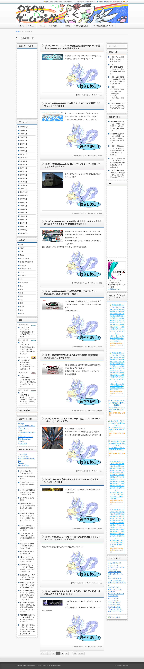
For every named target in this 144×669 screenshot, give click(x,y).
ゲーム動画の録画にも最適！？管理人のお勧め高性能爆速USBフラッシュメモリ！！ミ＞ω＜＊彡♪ (27, 607)
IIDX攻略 (67, 26)
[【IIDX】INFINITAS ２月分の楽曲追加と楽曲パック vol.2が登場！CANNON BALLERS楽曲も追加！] (53, 60)
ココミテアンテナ (114, 605)
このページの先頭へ (122, 665)
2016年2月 (23, 223)
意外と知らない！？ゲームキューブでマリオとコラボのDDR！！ (27, 577)
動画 (100, 155)
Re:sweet (21, 441)
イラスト (23, 265)
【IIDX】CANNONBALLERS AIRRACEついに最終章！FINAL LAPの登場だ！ (117, 69)
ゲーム (100, 95)
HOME (18, 31)
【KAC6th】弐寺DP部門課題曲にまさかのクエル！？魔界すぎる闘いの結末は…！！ (27, 364)
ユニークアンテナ (114, 600)
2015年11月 (24, 233)
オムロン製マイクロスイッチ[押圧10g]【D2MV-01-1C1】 (117, 409)
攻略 (21, 296)
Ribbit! (20, 430)
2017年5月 (23, 171)
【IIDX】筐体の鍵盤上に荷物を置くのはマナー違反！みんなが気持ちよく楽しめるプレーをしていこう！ (27, 629)
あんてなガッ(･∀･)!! (114, 578)
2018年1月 (23, 151)
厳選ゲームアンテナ (114, 589)
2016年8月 (23, 202)
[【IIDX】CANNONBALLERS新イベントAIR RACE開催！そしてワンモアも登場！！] (53, 122)
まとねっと (111, 591)
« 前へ (43, 653)
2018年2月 (23, 147)
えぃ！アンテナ (113, 598)
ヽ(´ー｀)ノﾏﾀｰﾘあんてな (116, 580)
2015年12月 (24, 230)
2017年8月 (23, 161)
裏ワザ (22, 306)
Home (22, 26)
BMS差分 (54, 26)
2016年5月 (23, 213)
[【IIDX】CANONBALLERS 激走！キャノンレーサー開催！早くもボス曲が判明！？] (53, 188)
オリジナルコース (26, 269)
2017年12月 (24, 154)
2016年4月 (23, 216)
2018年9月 (23, 130)
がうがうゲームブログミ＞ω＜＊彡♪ (37, 665)
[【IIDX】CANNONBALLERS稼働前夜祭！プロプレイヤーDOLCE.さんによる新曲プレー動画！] (53, 311)
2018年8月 (23, 134)
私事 (21, 303)
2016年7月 (23, 206)
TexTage (21, 423)
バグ (21, 279)
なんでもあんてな (114, 607)
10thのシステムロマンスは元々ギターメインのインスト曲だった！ (27, 585)
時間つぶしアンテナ (114, 611)
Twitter (42, 26)
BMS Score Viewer (24, 439)
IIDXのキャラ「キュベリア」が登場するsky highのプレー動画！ (27, 559)
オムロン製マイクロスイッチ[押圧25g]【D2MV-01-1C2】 (117, 429)
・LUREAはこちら (114, 289)
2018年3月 (23, 144)
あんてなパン (112, 569)
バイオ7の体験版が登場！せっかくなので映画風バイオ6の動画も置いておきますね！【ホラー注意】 (27, 595)
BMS (21, 245)
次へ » (81, 653)
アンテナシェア (113, 565)
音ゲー (22, 313)
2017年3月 (23, 178)
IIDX (95, 95)
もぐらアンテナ (113, 596)
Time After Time (23, 465)
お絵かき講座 (24, 258)
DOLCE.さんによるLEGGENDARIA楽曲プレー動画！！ (27, 528)
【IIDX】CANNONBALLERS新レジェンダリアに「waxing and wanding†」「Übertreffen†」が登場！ (117, 93)
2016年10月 (24, 195)
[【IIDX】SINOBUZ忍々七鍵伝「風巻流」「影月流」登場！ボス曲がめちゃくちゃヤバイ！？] (53, 606)
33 (75, 653)
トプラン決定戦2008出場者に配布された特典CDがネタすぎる (27, 492)
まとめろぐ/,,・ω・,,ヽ (25, 437)
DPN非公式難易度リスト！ (103, 26)
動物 (21, 286)
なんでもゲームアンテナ (116, 594)
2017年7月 (23, 164)
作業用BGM (24, 282)
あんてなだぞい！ (114, 587)
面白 (21, 310)
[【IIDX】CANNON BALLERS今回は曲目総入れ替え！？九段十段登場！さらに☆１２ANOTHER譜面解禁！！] (53, 242)
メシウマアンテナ (114, 602)
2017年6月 (23, 168)
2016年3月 (23, 219)
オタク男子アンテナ (114, 563)
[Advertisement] (27, 83)
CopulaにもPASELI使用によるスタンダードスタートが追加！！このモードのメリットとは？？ (27, 518)
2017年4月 (23, 175)
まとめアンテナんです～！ (117, 567)
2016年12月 (24, 189)
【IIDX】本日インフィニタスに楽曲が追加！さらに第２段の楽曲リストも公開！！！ (27, 332)
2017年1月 (23, 185)
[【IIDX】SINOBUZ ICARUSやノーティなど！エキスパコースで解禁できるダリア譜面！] (53, 450)
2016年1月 (23, 226)
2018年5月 (23, 140)
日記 (21, 300)
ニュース (23, 275)
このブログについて (26, 262)
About (32, 26)
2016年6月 (23, 209)
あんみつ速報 (22, 443)
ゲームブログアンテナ (115, 609)
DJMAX (22, 248)
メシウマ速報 (22, 454)
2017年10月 (24, 158)
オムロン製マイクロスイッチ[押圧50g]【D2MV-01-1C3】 (117, 450)
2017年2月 (23, 182)
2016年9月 (23, 199)
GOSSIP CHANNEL (114, 572)
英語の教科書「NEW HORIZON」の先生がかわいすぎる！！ (27, 546)
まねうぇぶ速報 (23, 456)
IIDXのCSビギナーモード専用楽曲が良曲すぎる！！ (27, 484)
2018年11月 (24, 127)
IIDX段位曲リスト (82, 26)
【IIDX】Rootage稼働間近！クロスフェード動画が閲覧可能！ (117, 59)
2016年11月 (24, 192)
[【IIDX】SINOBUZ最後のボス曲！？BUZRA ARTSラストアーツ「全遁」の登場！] (53, 492)
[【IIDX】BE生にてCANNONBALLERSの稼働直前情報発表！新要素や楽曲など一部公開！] (53, 375)
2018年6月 (23, 137)
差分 (21, 293)
